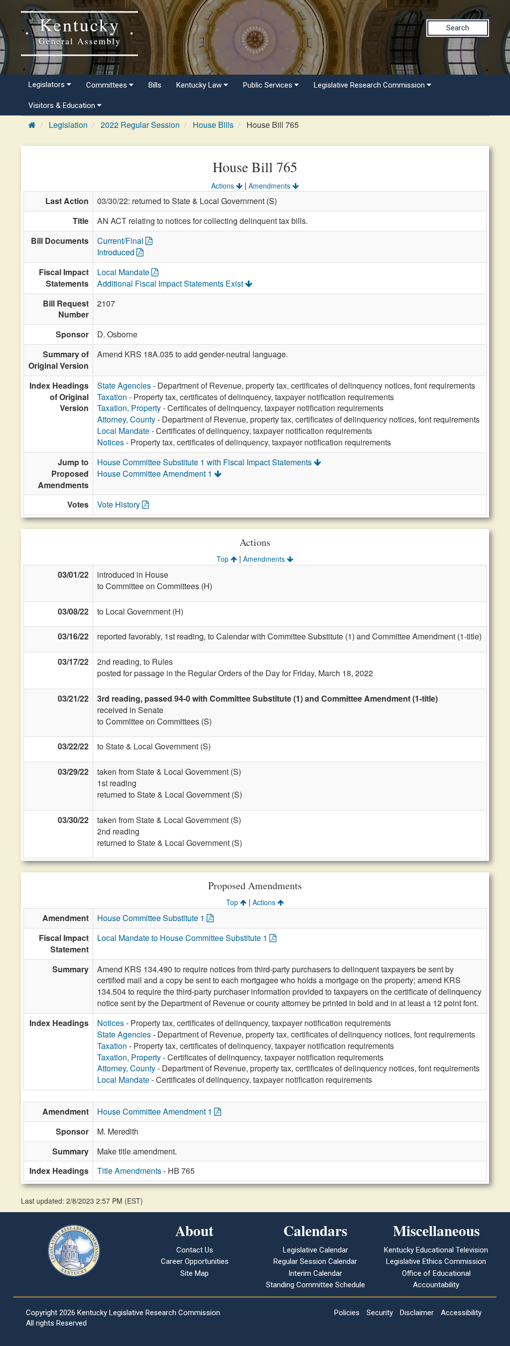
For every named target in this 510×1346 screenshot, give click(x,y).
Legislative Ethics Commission (436, 1261)
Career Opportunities (195, 1261)
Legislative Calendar (315, 1249)
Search (457, 27)
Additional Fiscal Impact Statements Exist (171, 283)
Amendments (270, 186)
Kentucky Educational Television (436, 1249)
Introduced (116, 252)
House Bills (213, 124)
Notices (110, 442)
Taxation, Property (129, 408)
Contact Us (194, 1249)
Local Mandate (124, 272)
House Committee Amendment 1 (155, 473)
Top (224, 559)
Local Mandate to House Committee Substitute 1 (183, 937)
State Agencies (124, 385)
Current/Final (121, 240)
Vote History (119, 504)
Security (380, 1312)
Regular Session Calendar (315, 1261)
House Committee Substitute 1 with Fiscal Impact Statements (205, 462)
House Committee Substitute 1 (152, 918)
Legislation (68, 124)
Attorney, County (126, 419)
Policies (347, 1312)
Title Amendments (129, 1170)
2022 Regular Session (140, 124)
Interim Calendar (315, 1273)
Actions (223, 186)
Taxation (112, 397)
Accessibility (461, 1312)
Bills (154, 85)
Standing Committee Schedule (315, 1284)
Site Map (194, 1273)
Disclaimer (417, 1312)
